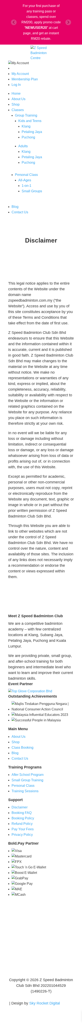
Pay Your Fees (23, 829)
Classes (18, 110)
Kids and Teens (29, 121)
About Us (18, 99)
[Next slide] (68, 22)
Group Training (26, 115)
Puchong (28, 137)
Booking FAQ (22, 813)
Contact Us (20, 212)
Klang (26, 126)
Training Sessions (25, 791)
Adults (23, 146)
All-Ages (24, 180)
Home (16, 93)
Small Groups (32, 191)
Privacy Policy (22, 834)
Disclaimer (20, 807)
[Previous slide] (14, 22)
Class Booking (22, 747)
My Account (20, 74)
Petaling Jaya (32, 132)
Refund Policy (22, 823)
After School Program (28, 774)
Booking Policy (23, 818)
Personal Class (26, 174)
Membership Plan (25, 79)
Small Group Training (27, 780)
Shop (16, 104)
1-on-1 (26, 185)
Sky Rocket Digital (44, 1003)
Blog (15, 206)
